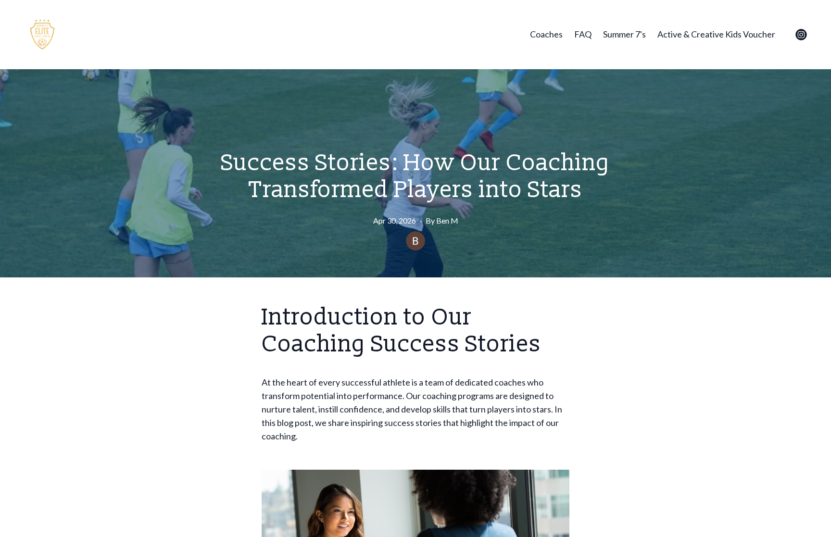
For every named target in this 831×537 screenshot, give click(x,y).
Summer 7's (624, 34)
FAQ (583, 34)
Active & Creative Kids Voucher (716, 34)
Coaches (546, 34)
